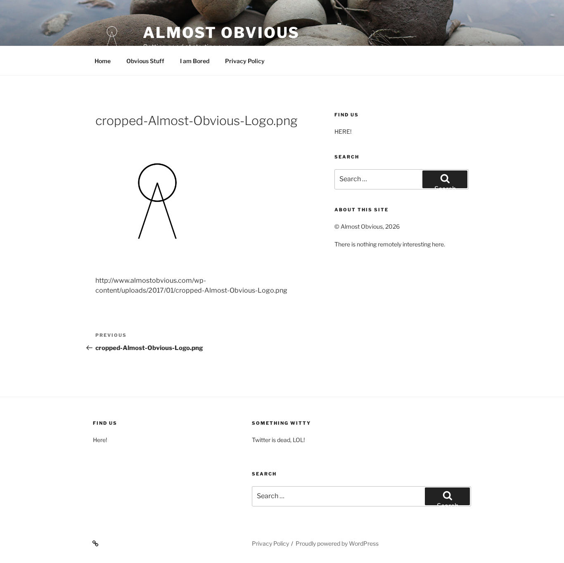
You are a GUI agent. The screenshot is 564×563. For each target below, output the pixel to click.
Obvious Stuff (145, 60)
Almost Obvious (221, 33)
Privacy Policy (245, 60)
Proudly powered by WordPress (337, 543)
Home (103, 60)
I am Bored (194, 60)
